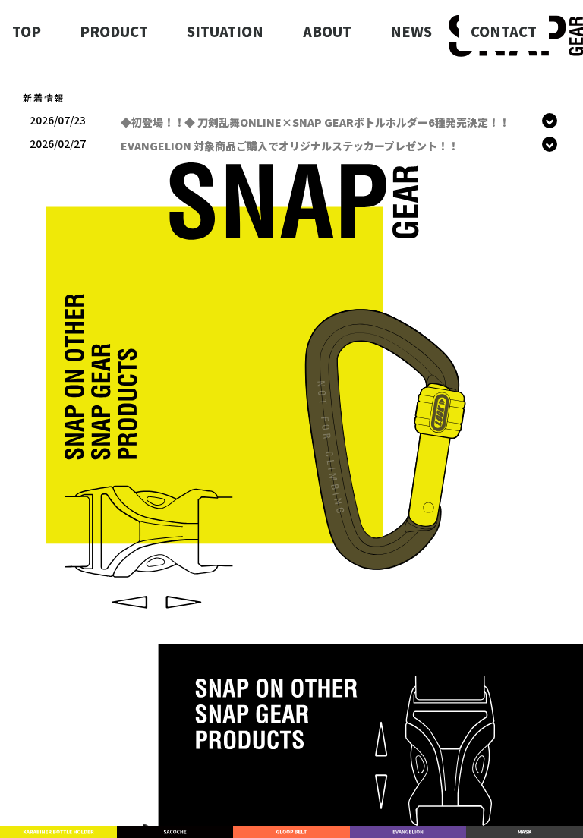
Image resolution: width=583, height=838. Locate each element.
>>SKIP (449, 100)
